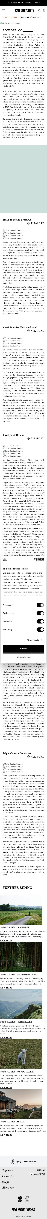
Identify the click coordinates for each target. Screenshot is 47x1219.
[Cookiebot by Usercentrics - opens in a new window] (33, 559)
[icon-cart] (43, 10)
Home (5, 17)
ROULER (13, 17)
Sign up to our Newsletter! (26, 1162)
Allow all (24, 649)
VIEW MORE (6, 940)
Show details (33, 640)
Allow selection (23, 657)
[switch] (40, 613)
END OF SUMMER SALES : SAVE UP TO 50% (23, 3)
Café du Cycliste (25, 1217)
